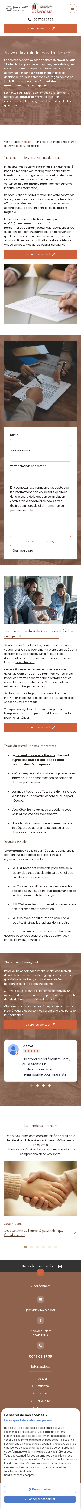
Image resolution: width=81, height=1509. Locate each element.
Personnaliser (42, 1489)
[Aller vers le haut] (40, 1273)
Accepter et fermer (41, 1499)
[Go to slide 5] (49, 1247)
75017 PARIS (40, 1333)
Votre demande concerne (28, 466)
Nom (14, 435)
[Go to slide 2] (37, 1085)
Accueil (26, 141)
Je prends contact (39, 28)
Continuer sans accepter (19, 1475)
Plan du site (42, 1401)
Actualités (42, 1386)
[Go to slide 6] (55, 1247)
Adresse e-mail (21, 450)
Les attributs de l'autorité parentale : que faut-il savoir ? (33, 1232)
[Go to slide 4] (49, 1085)
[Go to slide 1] (31, 1085)
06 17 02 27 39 (43, 19)
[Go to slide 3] (43, 1085)
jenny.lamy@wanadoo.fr (40, 1310)
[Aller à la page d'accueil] (17, 8)
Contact (42, 1393)
